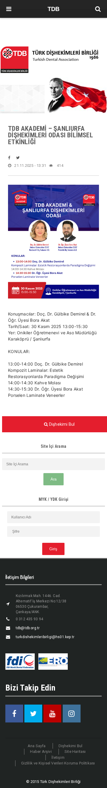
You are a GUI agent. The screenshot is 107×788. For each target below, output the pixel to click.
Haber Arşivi (40, 751)
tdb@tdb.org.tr (28, 628)
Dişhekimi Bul (71, 746)
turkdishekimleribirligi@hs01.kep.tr (45, 637)
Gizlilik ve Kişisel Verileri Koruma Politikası (58, 763)
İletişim (57, 757)
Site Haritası (75, 751)
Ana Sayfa (37, 746)
